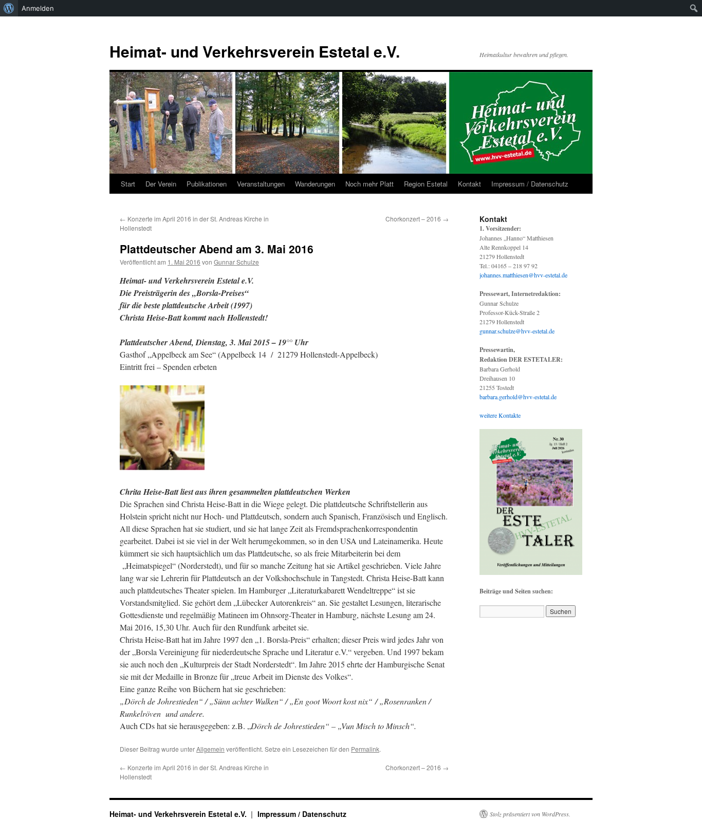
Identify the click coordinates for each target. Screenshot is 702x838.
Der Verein (160, 184)
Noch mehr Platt (369, 184)
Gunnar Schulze (236, 261)
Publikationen (207, 184)
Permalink (365, 748)
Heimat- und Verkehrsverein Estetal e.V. (254, 51)
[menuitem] (9, 8)
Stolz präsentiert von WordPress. (530, 814)
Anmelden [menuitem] (38, 8)
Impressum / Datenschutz (529, 184)
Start (128, 184)
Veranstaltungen (261, 184)
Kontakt (469, 184)
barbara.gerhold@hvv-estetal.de (518, 397)
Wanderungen (315, 184)
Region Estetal (426, 184)
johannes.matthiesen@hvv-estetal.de (523, 275)
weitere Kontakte (500, 415)
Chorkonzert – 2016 (417, 218)
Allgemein (210, 748)
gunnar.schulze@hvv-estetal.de (517, 331)
